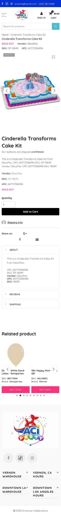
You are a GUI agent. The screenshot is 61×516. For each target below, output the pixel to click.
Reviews (14, 294)
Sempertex (15, 381)
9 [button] (44, 395)
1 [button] (17, 395)
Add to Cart (30, 211)
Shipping (15, 304)
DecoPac (32, 43)
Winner (43, 381)
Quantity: (7, 198)
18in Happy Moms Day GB (44, 372)
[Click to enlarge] (53, 57)
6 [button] (34, 395)
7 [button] (37, 395)
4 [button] (27, 395)
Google (7, 3)
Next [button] (54, 90)
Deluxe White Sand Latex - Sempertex (13, 372)
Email (37, 239)
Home (5, 34)
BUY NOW (15, 389)
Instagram (32, 458)
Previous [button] (6, 90)
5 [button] (30, 395)
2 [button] (20, 395)
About (13, 249)
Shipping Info (15, 222)
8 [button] (41, 395)
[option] (30, 91)
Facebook (20, 239)
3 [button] (24, 395)
